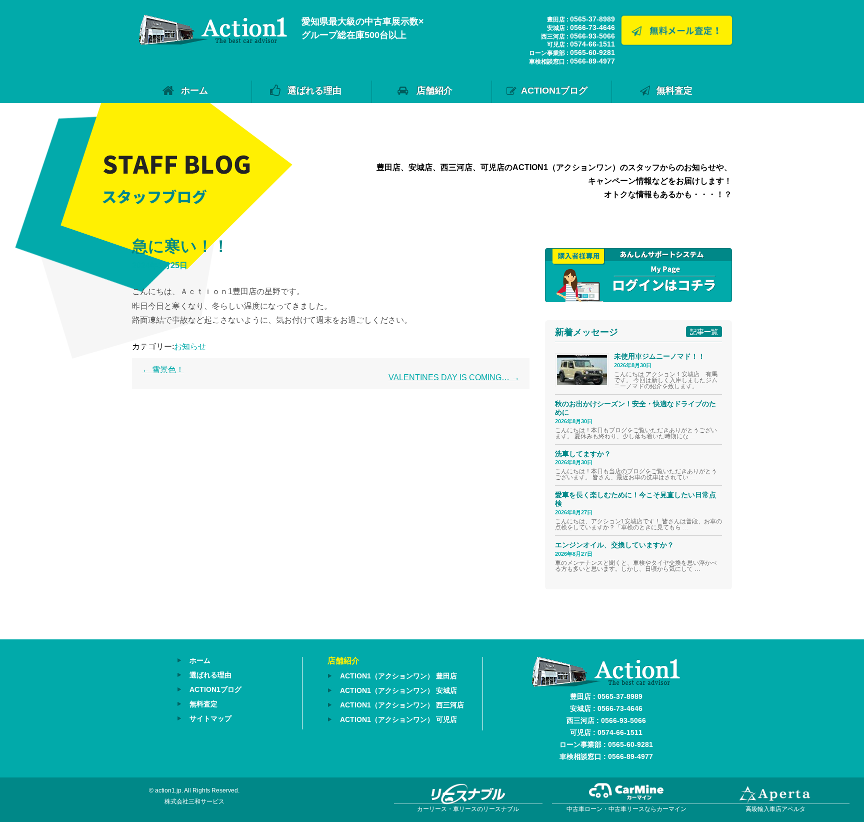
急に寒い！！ (180, 246)
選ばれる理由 (315, 91)
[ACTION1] (213, 42)
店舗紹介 (434, 91)
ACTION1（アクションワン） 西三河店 (402, 704)
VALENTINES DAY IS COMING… (454, 377)
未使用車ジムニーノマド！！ (659, 356)
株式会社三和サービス (194, 801)
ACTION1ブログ (554, 91)
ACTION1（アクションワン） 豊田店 (398, 675)
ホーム (194, 91)
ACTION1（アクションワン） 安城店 (398, 690)
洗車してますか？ (583, 454)
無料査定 (674, 91)
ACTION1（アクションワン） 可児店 (398, 719)
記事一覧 (704, 332)
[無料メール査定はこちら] (676, 43)
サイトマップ (211, 718)
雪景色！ (163, 369)
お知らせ (190, 346)
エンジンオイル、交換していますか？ (614, 545)
